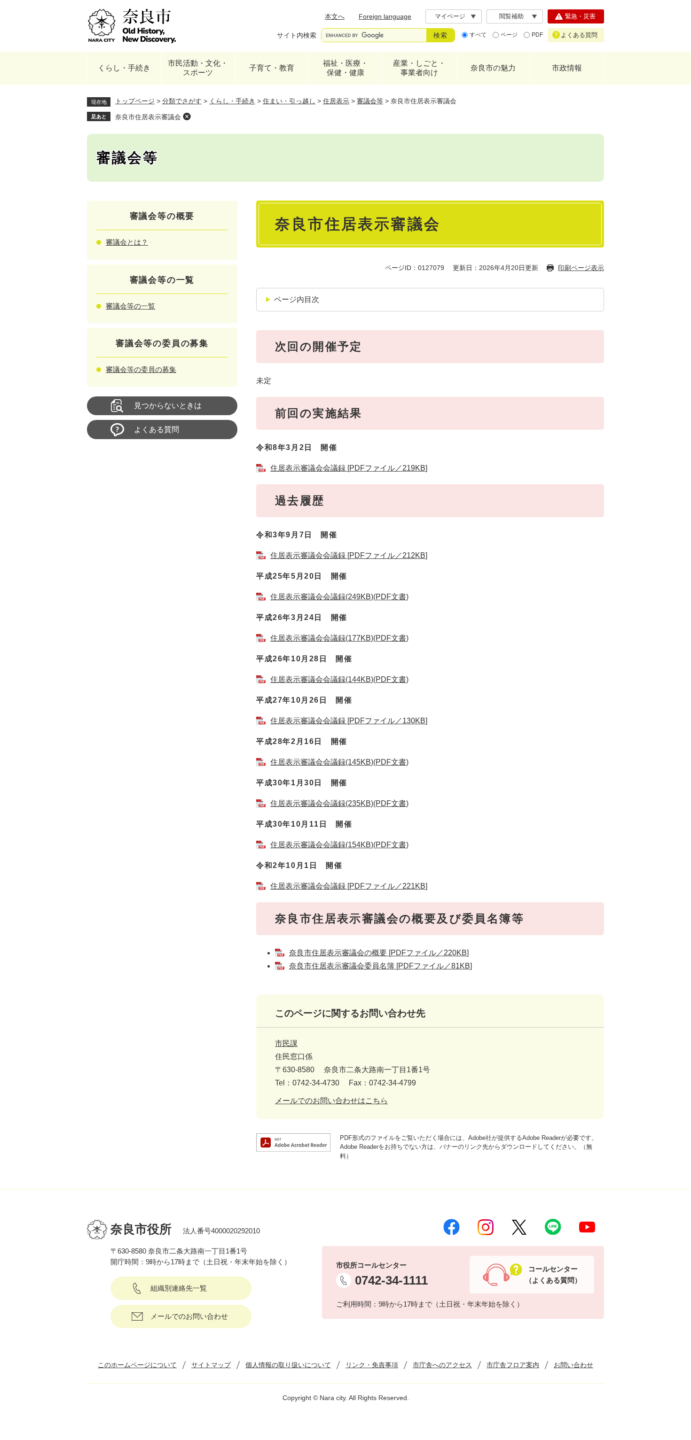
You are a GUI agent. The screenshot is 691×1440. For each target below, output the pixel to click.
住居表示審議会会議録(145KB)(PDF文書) (339, 762)
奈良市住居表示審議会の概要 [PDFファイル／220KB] (379, 953)
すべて (478, 34)
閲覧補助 (511, 16)
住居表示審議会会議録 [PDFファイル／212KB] (348, 555)
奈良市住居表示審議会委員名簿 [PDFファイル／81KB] (380, 966)
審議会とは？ (127, 242)
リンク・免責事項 (372, 1365)
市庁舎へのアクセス (442, 1365)
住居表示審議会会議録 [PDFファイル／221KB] (348, 886)
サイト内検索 (296, 35)
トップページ (135, 101)
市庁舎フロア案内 (513, 1365)
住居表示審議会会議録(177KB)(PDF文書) (339, 638)
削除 (186, 116)
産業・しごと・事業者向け (419, 68)
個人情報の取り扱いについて (288, 1365)
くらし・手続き (124, 68)
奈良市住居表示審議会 (148, 117)
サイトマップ (211, 1365)
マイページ (450, 16)
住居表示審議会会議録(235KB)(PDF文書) (339, 803)
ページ (509, 34)
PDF (537, 34)
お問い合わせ (573, 1365)
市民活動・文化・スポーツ (198, 68)
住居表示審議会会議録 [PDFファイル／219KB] (348, 468)
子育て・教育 (271, 68)
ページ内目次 (296, 299)
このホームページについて (137, 1365)
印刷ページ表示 (581, 267)
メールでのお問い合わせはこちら (331, 1101)
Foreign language (385, 16)
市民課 (286, 1043)
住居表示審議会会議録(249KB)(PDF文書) (339, 597)
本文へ (335, 16)
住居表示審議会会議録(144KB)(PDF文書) (339, 679)
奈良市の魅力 (493, 68)
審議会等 (370, 101)
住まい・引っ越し (289, 101)
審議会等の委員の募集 (141, 369)
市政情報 (567, 68)
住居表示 (336, 101)
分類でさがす (182, 101)
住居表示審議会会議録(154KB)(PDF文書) (339, 845)
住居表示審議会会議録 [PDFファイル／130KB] (348, 721)
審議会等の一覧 (130, 306)
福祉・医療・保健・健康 (345, 68)
